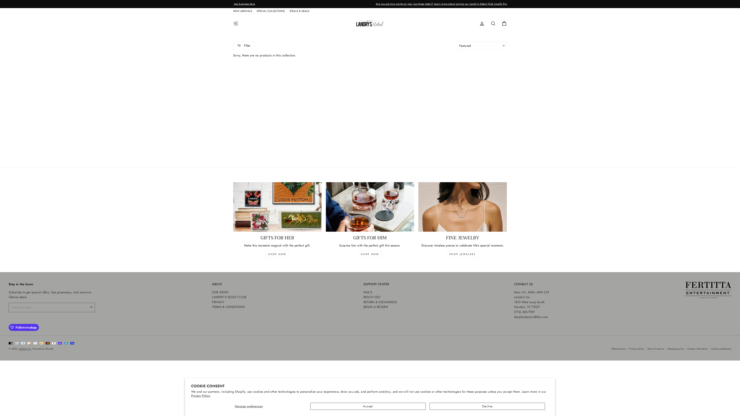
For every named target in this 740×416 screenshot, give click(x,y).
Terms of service (655, 349)
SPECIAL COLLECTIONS (271, 11)
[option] (370, 4)
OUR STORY (220, 292)
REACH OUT (372, 297)
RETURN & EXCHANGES (380, 302)
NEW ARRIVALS (242, 11)
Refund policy (618, 349)
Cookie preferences (721, 349)
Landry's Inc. (25, 349)
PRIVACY (218, 302)
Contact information (697, 349)
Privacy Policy (200, 395)
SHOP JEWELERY (462, 254)
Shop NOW (370, 254)
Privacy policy (636, 349)
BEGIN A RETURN (375, 307)
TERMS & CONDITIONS (228, 307)
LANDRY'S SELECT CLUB (229, 297)
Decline (487, 406)
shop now (277, 254)
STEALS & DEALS (299, 11)
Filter (246, 45)
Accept (368, 406)
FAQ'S (368, 292)
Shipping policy (675, 349)
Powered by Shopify (43, 349)
